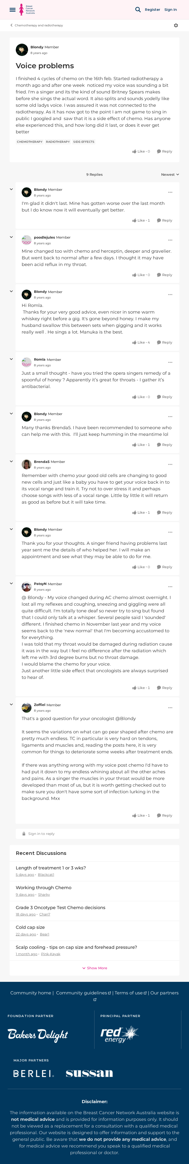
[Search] (138, 10)
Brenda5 (41, 461)
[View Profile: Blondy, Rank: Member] (22, 50)
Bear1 (44, 934)
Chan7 (44, 914)
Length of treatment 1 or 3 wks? (51, 868)
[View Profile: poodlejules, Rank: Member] (27, 240)
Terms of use (129, 993)
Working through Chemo (43, 887)
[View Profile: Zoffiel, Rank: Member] (27, 708)
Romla (40, 359)
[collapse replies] (11, 189)
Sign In (170, 9)
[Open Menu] (176, 25)
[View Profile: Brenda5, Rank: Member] (27, 464)
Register (152, 9)
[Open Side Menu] (12, 9)
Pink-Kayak (50, 954)
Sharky (44, 894)
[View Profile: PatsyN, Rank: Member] (27, 587)
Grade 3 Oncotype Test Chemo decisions (60, 907)
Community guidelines (81, 993)
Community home (30, 993)
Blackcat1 (46, 874)
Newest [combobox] (170, 174)
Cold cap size (30, 927)
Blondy (37, 47)
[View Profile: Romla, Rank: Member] (27, 362)
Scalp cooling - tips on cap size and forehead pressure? (76, 947)
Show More (97, 968)
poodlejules (44, 237)
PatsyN (40, 584)
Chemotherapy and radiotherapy (39, 25)
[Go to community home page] (27, 10)
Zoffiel (39, 705)
